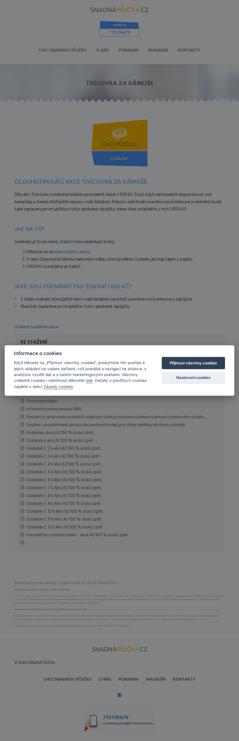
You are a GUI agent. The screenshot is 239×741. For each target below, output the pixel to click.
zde (89, 380)
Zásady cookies (58, 386)
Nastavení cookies (193, 377)
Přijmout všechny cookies (193, 363)
